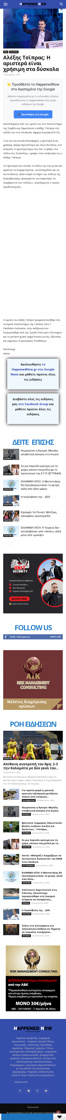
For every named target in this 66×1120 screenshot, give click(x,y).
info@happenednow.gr (40, 1081)
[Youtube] (46, 1091)
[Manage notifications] (58, 1113)
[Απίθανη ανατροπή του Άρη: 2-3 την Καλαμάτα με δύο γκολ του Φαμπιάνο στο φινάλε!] (33, 745)
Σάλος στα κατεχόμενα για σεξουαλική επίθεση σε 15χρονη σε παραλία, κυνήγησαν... (41, 929)
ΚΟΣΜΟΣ (7, 458)
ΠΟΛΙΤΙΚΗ (14, 52)
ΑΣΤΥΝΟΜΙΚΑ (28, 865)
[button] (5, 4)
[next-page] (10, 543)
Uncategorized (29, 800)
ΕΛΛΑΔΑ (26, 903)
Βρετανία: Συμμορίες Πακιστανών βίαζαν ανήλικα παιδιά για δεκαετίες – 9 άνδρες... (42, 826)
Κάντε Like (55, 637)
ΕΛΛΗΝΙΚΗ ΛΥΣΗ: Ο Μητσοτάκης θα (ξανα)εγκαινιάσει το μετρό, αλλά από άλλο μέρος (40, 485)
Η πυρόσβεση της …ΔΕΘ (35, 496)
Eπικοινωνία (33, 1107)
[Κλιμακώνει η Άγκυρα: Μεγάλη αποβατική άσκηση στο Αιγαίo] (11, 454)
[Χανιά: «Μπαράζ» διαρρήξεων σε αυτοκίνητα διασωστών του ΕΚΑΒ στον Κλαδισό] (11, 859)
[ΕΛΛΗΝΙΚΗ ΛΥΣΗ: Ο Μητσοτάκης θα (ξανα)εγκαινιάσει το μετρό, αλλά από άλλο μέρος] (11, 485)
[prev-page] (5, 543)
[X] (37, 1091)
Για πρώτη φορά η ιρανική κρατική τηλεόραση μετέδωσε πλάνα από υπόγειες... (40, 793)
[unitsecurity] (33, 612)
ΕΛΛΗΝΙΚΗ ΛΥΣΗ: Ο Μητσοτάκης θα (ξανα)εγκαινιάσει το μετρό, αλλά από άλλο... (42, 876)
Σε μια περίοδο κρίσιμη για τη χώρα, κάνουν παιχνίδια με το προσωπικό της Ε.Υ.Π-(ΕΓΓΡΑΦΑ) (41, 469)
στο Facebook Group (33, 404)
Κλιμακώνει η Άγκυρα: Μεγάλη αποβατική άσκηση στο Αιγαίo (40, 809)
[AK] (33, 709)
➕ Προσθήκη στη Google (33, 114)
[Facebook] (20, 1091)
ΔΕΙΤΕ (20, 442)
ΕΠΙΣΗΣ (43, 442)
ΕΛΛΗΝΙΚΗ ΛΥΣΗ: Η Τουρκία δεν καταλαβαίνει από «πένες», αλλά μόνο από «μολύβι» (41, 531)
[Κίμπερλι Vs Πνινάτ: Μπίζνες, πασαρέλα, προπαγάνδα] (11, 516)
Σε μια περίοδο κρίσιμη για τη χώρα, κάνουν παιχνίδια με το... (41, 842)
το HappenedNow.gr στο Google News (32, 369)
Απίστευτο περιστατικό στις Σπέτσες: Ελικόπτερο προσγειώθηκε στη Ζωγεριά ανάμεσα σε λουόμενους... (39, 894)
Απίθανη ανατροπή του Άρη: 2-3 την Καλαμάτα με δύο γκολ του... (30, 766)
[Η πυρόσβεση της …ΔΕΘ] (11, 500)
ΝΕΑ (5, 52)
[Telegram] (28, 1091)
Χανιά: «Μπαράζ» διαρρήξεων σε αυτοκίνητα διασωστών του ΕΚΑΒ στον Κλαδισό (42, 858)
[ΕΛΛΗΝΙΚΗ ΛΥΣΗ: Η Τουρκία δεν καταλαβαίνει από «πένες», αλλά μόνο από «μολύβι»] (11, 531)
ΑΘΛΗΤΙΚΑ (8, 758)
